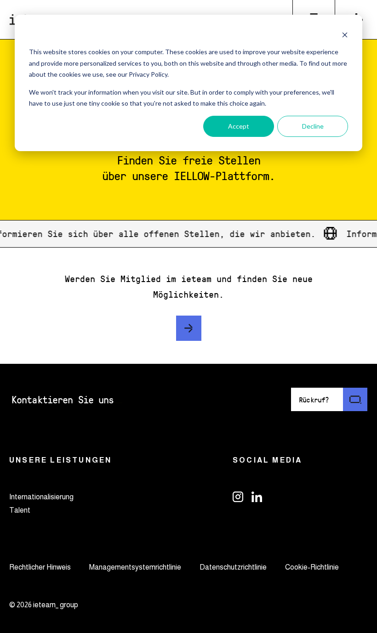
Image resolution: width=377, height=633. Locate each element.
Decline (313, 126)
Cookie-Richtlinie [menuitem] (312, 567)
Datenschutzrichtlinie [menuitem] (233, 567)
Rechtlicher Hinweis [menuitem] (40, 567)
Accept (238, 126)
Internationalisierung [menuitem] (41, 497)
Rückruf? (314, 399)
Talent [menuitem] (19, 510)
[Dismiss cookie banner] (345, 34)
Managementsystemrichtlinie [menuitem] (135, 567)
